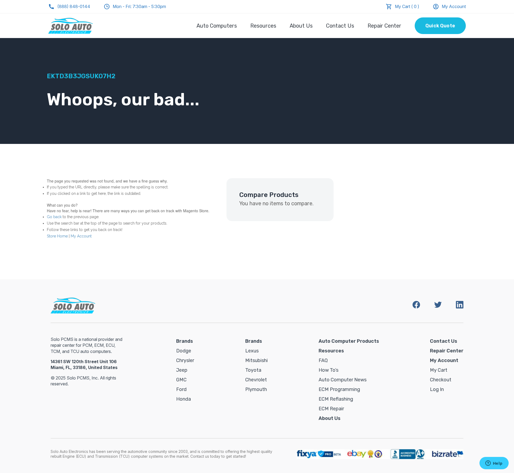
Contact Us (340, 26)
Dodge (183, 351)
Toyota (253, 370)
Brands (184, 341)
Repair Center (384, 26)
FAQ (323, 360)
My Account (454, 6)
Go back (54, 217)
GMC (181, 380)
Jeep (181, 370)
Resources (263, 26)
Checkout (440, 380)
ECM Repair (331, 409)
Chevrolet (256, 380)
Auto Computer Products (349, 341)
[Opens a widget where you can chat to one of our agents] (494, 463)
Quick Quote (440, 26)
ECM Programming (339, 389)
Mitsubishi (256, 360)
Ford (181, 389)
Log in (437, 389)
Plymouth (256, 389)
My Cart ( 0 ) (407, 6)
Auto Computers (216, 26)
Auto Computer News (342, 380)
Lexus (252, 351)
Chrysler (185, 360)
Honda (183, 399)
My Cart (438, 370)
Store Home (57, 236)
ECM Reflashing (336, 399)
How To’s (328, 370)
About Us (301, 26)
